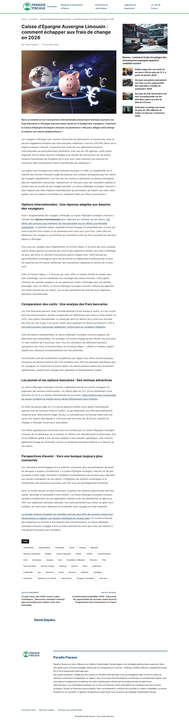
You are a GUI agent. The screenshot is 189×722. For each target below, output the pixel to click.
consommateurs (104, 554)
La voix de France (155, 7)
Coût (25, 560)
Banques (94, 547)
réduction (50, 572)
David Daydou (31, 44)
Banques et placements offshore (72, 7)
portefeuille (28, 572)
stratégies (97, 572)
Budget (48, 554)
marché (74, 566)
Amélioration (28, 547)
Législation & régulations (130, 7)
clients (78, 554)
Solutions (84, 572)
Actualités (52, 6)
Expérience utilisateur (76, 560)
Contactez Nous (28, 710)
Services (72, 572)
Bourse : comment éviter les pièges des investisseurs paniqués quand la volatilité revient (145, 60)
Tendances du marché (46, 578)
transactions (66, 578)
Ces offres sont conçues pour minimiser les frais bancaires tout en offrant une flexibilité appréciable (65, 223)
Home (23, 19)
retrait (61, 572)
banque (82, 547)
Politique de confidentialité (70, 710)
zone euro (103, 578)
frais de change (47, 566)
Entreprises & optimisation (101, 7)
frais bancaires (29, 566)
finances (93, 560)
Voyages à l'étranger (85, 578)
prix (39, 572)
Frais (104, 560)
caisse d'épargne (63, 554)
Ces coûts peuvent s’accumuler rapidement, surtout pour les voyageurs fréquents (63, 327)
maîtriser (62, 566)
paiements (96, 566)
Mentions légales (47, 710)
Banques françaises (31, 554)
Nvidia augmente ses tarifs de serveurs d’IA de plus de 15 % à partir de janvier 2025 (150, 72)
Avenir (71, 547)
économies (36, 560)
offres (84, 566)
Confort (89, 554)
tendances (27, 578)
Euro (60, 560)
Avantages (59, 547)
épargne (49, 560)
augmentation (44, 547)
